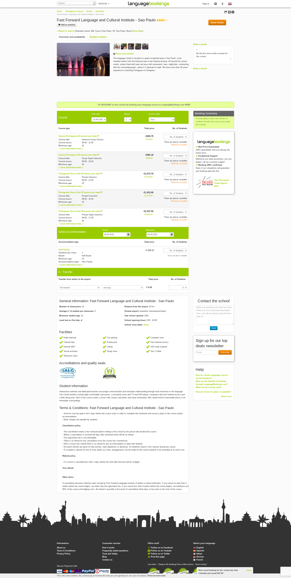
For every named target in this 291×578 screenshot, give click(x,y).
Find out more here (156, 576)
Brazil (89, 11)
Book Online (217, 22)
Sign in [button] (205, 4)
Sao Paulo (99, 11)
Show (146, 325)
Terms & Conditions (66, 551)
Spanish (200, 551)
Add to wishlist (67, 25)
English (200, 548)
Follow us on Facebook (162, 548)
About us (61, 548)
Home (59, 11)
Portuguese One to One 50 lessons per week (79, 211)
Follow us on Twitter (160, 554)
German (200, 557)
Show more (226, 396)
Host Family (64, 249)
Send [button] (213, 328)
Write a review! (200, 44)
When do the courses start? (208, 387)
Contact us (107, 560)
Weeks (127, 114)
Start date (95, 114)
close (248, 570)
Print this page (158, 557)
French (199, 560)
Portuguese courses (74, 11)
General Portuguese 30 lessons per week (78, 155)
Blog (104, 557)
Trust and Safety (109, 554)
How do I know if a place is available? (213, 392)
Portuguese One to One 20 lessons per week (79, 173)
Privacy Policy (63, 554)
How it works (108, 548)
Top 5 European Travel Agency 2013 (221, 183)
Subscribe (225, 352)
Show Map (137, 31)
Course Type (154, 114)
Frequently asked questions (115, 551)
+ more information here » (71, 148)
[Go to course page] (98, 136)
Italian (199, 554)
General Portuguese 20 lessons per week (78, 136)
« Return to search (65, 31)
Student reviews (98, 37)
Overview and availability (72, 37)
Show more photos (124, 54)
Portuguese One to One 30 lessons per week (79, 192)
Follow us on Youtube (161, 551)
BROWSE (103, 4)
